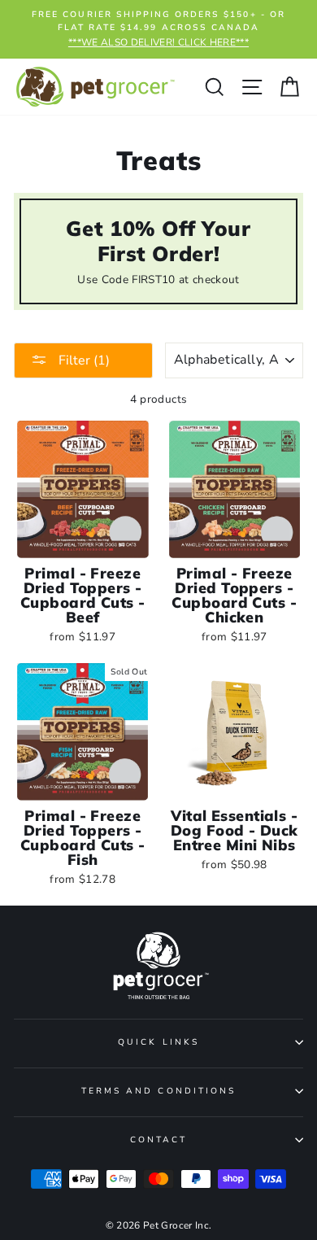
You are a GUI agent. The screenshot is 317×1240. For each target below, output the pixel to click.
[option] (158, 29)
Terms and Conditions (158, 1091)
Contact (158, 1140)
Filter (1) (82, 360)
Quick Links (158, 1042)
